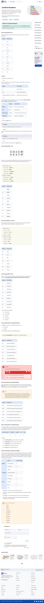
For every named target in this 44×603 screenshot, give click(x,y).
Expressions (3, 585)
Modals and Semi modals (20, 591)
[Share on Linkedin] (36, 48)
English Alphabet (33, 587)
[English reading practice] (21, 2)
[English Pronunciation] (19, 2)
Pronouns (17, 587)
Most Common (33, 580)
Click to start (38, 65)
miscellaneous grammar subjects (13, 15)
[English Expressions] (17, 2)
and (18, 335)
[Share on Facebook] (38, 48)
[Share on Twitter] (35, 48)
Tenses (17, 589)
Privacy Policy (16, 601)
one (21, 325)
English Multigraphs (34, 589)
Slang (2, 587)
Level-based (33, 574)
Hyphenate (3, 277)
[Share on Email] (41, 48)
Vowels (32, 591)
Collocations (3, 589)
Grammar (5, 15)
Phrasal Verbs (3, 591)
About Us (17, 576)
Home (3, 15)
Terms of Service (20, 601)
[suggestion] (7, 557)
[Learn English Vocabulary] (8, 2)
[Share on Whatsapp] (39, 48)
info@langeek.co (5, 579)
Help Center (18, 580)
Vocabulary (33, 572)
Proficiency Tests (33, 578)
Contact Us (17, 578)
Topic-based (33, 576)
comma (22, 393)
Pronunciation (33, 585)
